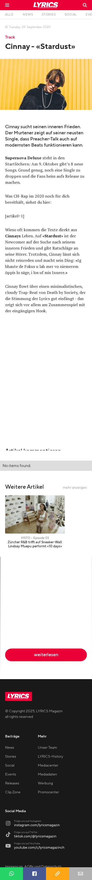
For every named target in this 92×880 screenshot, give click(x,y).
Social (9, 765)
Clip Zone (12, 792)
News (9, 747)
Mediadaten (47, 774)
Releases (12, 783)
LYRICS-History (50, 756)
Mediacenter (48, 765)
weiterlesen (46, 655)
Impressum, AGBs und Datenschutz (33, 866)
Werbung (45, 783)
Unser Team (47, 747)
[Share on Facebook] (34, 873)
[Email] (80, 873)
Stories (10, 756)
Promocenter (48, 792)
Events (10, 774)
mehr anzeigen (75, 487)
